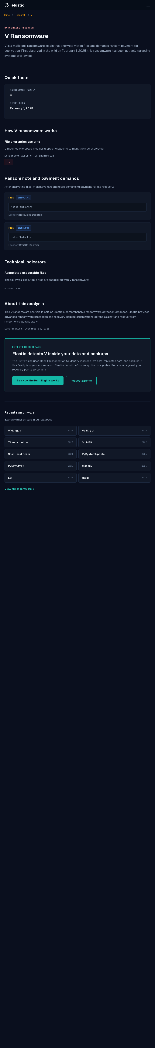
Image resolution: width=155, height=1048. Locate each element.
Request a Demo (81, 380)
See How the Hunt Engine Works (38, 380)
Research (20, 15)
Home (6, 15)
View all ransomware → (19, 488)
